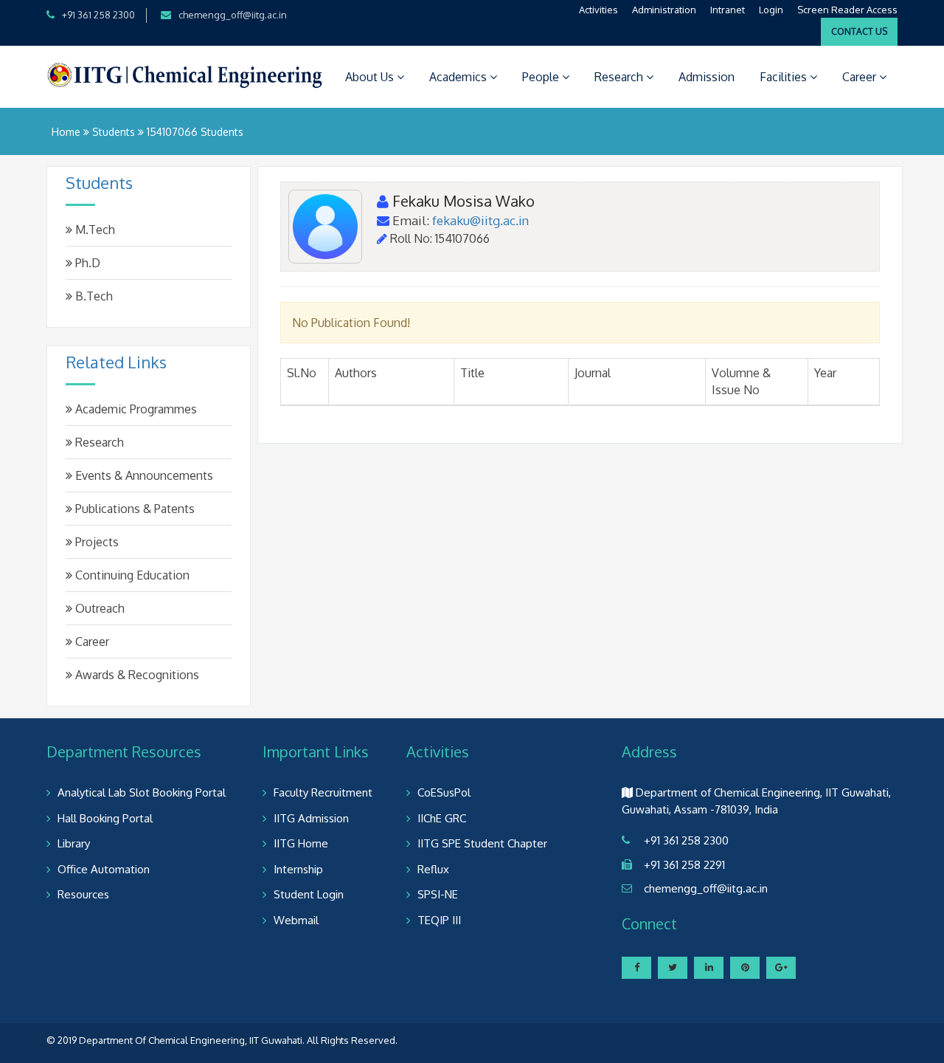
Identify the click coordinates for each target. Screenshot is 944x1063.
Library (74, 843)
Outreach (98, 608)
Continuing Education (131, 575)
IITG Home (301, 843)
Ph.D (86, 262)
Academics (459, 76)
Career (860, 76)
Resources (83, 894)
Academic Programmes (134, 409)
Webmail (296, 920)
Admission (706, 76)
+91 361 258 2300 (98, 15)
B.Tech (92, 296)
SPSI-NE (437, 894)
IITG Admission (311, 818)
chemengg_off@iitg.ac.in (232, 15)
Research (620, 76)
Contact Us (859, 31)
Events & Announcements (142, 475)
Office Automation (104, 869)
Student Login (309, 894)
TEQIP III (439, 920)
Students (113, 131)
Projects (95, 541)
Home (66, 131)
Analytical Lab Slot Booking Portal (142, 792)
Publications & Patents (133, 508)
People (542, 76)
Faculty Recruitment (323, 792)
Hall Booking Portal (105, 818)
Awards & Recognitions (135, 674)
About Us (371, 76)
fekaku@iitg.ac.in (480, 220)
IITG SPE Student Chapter (482, 843)
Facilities (785, 76)
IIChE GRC (441, 818)
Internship (298, 869)
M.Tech (93, 229)
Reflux (433, 869)
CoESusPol (444, 792)
